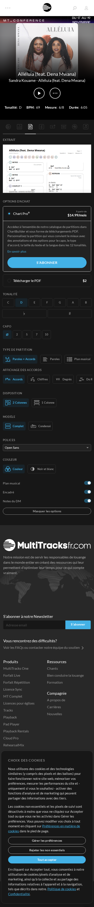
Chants (52, 668)
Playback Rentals (16, 731)
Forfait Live (11, 675)
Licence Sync (12, 689)
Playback (10, 717)
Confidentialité (19, 894)
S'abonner (47, 262)
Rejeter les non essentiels (47, 850)
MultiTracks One (15, 668)
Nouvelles (54, 714)
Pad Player (11, 724)
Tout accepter (47, 859)
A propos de (56, 700)
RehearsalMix (13, 745)
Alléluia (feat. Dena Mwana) (61, 80)
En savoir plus (16, 251)
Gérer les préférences (47, 840)
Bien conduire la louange (65, 675)
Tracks (8, 710)
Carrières (54, 707)
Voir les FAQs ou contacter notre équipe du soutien (41, 647)
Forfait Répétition (16, 682)
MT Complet (12, 696)
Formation (55, 682)
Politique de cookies (61, 889)
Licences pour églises (19, 703)
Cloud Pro (11, 738)
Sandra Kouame (22, 80)
